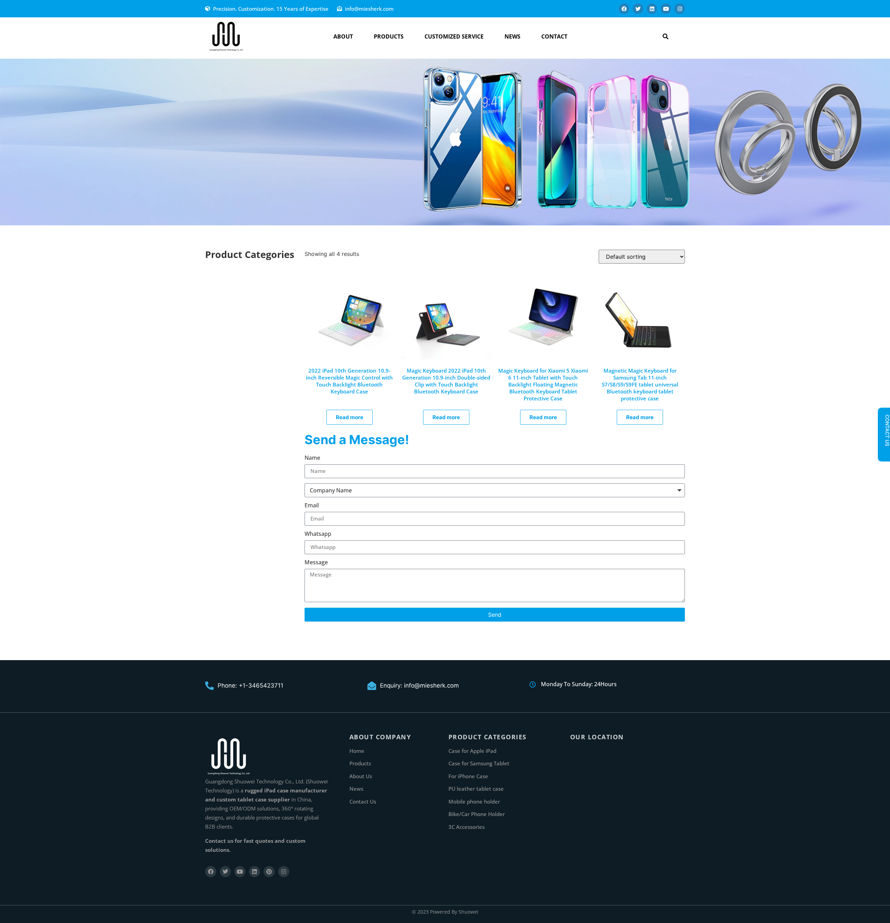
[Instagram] (679, 8)
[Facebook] (624, 8)
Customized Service (454, 36)
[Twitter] (638, 8)
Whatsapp (318, 534)
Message (316, 562)
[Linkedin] (652, 8)
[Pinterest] (269, 871)
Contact (554, 36)
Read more (349, 417)
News (512, 36)
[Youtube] (666, 8)
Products (389, 36)
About (343, 36)
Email (312, 505)
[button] (665, 36)
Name (312, 458)
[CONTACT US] (883, 452)
